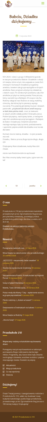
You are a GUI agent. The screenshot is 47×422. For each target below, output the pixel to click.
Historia (9, 375)
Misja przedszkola (13, 368)
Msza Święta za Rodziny (12, 315)
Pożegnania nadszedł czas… (14, 248)
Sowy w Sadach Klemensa (13, 283)
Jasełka (32, 186)
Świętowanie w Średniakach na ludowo (18, 307)
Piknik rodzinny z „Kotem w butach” (17, 300)
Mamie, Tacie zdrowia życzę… (14, 288)
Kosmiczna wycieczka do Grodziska (17, 268)
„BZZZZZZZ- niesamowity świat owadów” (19, 260)
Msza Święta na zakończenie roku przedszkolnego (23, 253)
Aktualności (11, 365)
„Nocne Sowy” (8, 320)
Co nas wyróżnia (13, 371)
